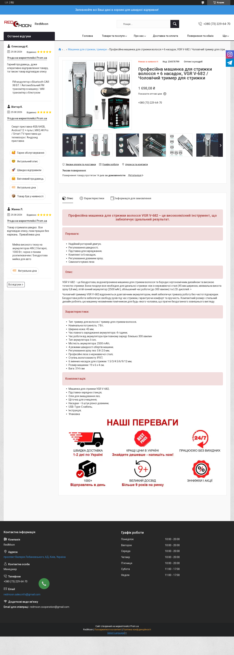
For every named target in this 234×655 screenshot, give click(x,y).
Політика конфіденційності (137, 629)
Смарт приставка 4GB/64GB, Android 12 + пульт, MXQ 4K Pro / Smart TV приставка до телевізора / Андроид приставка (30, 133)
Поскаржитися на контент (108, 629)
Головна (87, 35)
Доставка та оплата (165, 35)
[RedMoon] (18, 23)
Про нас (139, 35)
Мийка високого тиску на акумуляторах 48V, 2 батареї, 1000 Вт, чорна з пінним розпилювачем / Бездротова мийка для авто (30, 251)
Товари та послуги (113, 35)
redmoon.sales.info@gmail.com (22, 594)
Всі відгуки (14, 284)
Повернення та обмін (200, 35)
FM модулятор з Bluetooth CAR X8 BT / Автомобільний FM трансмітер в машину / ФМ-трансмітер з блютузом (30, 87)
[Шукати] (174, 24)
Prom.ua (134, 626)
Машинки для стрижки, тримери (87, 49)
